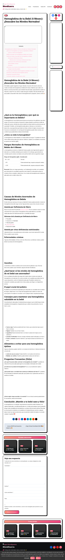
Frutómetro (36, 6)
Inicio (29, 6)
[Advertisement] (25, 104)
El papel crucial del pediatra (14, 69)
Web (6, 498)
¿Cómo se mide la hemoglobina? (15, 52)
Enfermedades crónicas (13, 63)
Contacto (49, 6)
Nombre (7, 486)
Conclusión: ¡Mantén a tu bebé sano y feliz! (15, 76)
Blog (6, 15)
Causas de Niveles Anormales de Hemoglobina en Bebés (19, 56)
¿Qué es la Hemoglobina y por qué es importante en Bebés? (19, 51)
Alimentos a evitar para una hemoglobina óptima (17, 72)
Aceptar (32, 558)
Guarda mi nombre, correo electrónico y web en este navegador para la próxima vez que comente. (24, 507)
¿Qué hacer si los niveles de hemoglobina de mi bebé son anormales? (21, 67)
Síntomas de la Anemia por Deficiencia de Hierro (20, 60)
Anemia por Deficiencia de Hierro (15, 58)
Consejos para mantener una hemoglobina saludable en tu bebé (20, 71)
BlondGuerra (8, 6)
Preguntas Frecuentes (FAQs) (13, 74)
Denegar (38, 558)
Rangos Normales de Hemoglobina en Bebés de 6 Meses (19, 54)
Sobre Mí (43, 6)
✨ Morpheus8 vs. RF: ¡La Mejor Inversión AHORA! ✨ (10, 451)
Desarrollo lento (10, 224)
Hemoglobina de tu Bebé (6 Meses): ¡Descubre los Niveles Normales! (20, 49)
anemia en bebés (24, 209)
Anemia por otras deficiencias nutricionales (17, 61)
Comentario (7, 465)
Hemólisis (10, 65)
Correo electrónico (9, 492)
